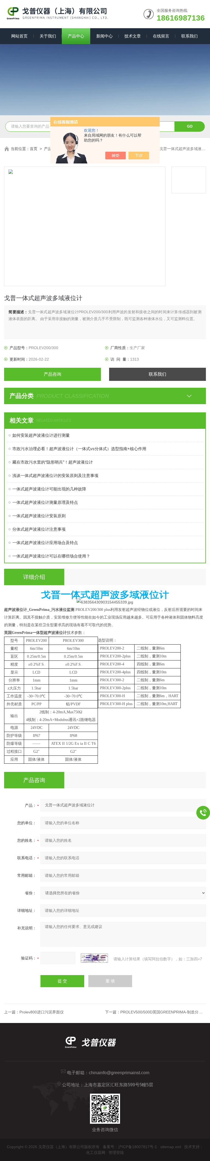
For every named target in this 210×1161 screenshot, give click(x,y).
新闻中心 (104, 36)
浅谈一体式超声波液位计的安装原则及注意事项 (55, 475)
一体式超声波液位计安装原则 (39, 515)
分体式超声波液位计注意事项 (39, 529)
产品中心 (76, 36)
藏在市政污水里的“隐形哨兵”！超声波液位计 (52, 462)
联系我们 (189, 36)
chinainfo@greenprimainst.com (119, 1072)
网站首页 (19, 36)
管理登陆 (116, 1152)
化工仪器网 (95, 1152)
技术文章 (132, 36)
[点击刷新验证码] (94, 958)
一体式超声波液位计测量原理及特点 (45, 502)
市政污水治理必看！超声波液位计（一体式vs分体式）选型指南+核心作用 (79, 448)
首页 (33, 148)
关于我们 (48, 36)
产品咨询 (52, 374)
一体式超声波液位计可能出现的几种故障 (49, 489)
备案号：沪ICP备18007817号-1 (130, 1147)
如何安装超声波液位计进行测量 (41, 435)
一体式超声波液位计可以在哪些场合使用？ (51, 556)
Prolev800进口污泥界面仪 (41, 1012)
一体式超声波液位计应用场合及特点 (45, 542)
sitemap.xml (170, 1147)
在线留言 (161, 36)
